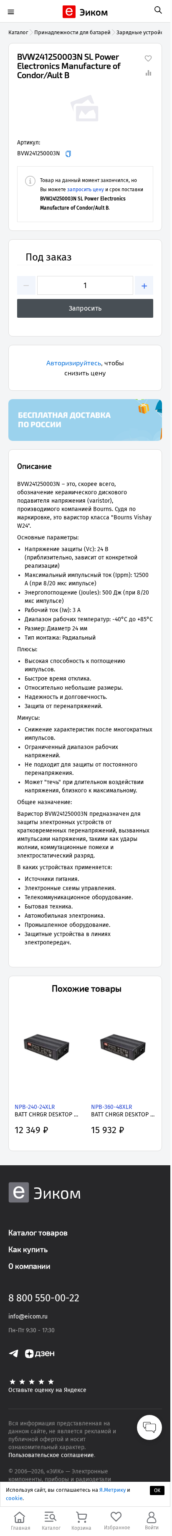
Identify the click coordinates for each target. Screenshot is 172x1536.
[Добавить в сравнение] (148, 73)
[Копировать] (68, 154)
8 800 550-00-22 (43, 1298)
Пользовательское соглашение (51, 1455)
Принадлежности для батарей (72, 32)
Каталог (18, 32)
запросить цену (85, 189)
